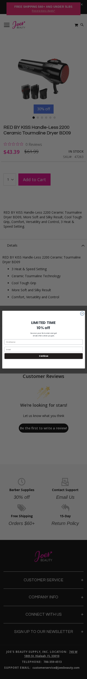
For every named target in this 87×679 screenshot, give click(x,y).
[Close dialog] (82, 314)
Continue (43, 356)
